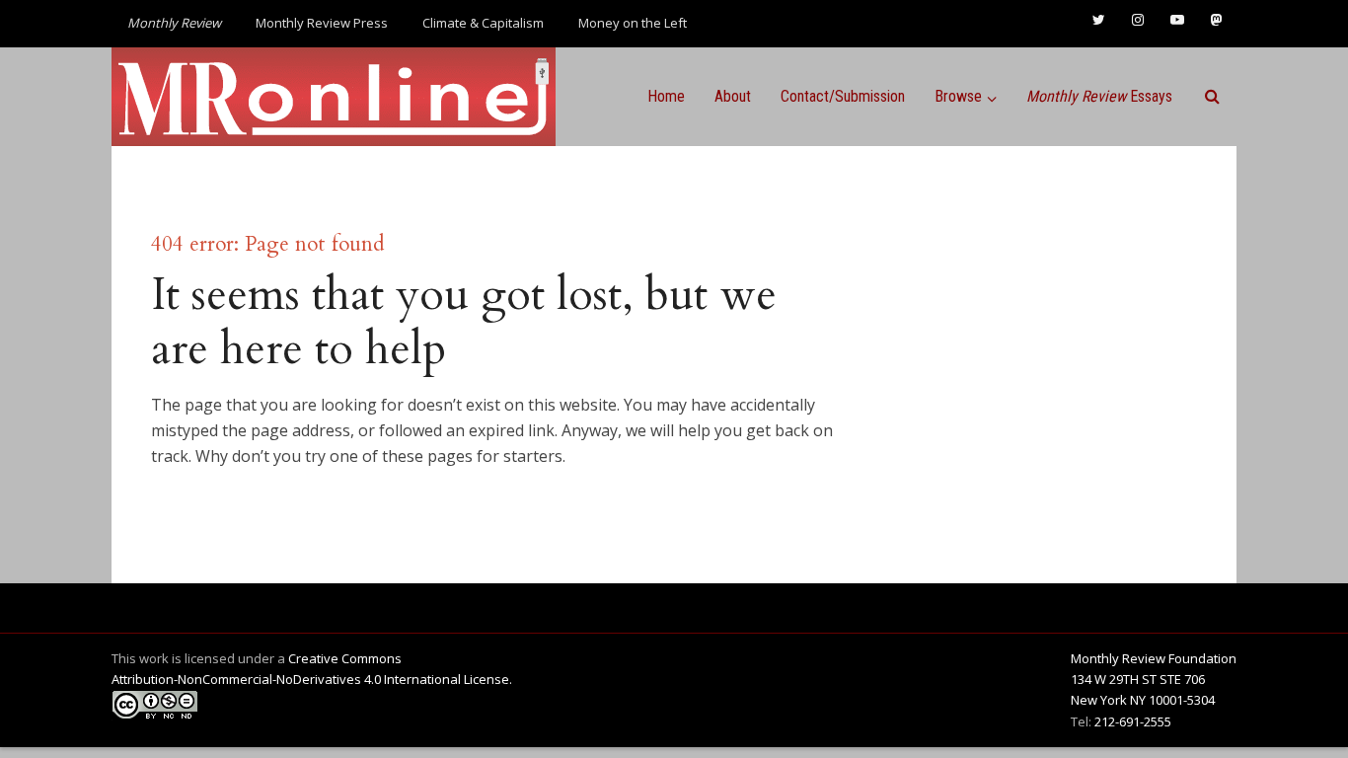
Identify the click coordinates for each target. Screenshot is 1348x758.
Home (666, 96)
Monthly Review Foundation (1153, 658)
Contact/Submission (843, 96)
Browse (958, 96)
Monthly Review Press (322, 23)
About (732, 96)
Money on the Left (632, 23)
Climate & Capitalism (483, 23)
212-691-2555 (1132, 721)
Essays (1099, 96)
